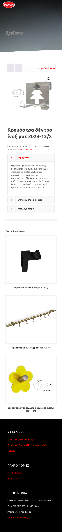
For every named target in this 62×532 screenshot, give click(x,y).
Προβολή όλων (47, 68)
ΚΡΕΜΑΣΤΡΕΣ (27, 149)
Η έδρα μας (12, 478)
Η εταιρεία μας (14, 473)
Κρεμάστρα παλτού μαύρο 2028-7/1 (31, 287)
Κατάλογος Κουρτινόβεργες (21, 439)
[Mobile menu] (57, 5)
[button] (48, 79)
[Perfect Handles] (9, 5)
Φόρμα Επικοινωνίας (17, 517)
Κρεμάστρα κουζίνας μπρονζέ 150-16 (31, 348)
